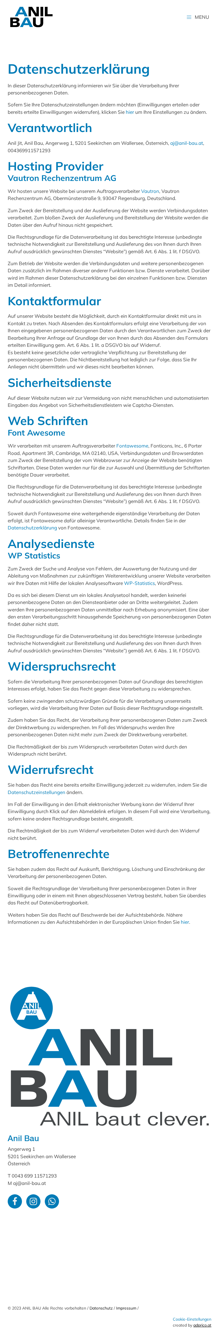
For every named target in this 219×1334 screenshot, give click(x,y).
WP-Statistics (139, 583)
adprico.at (202, 1325)
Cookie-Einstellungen (192, 1319)
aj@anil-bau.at (186, 143)
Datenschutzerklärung (32, 528)
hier (130, 112)
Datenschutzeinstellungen (36, 792)
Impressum (126, 1308)
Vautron (150, 191)
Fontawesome (132, 446)
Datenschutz (101, 1308)
